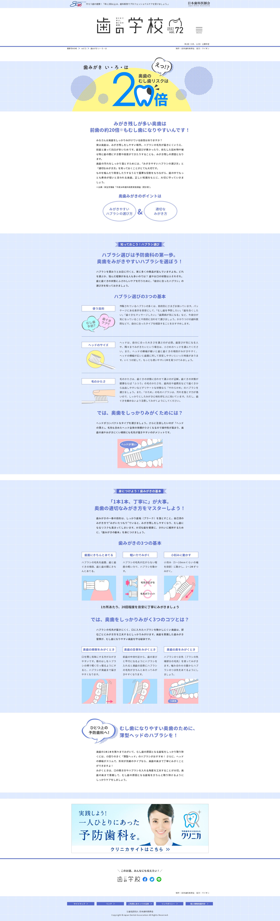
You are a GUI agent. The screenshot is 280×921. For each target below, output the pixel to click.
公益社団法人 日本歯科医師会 (140, 911)
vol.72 (83, 48)
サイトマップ (79, 903)
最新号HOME (72, 48)
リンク (109, 903)
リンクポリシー (168, 903)
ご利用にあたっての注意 (138, 903)
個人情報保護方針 (197, 903)
